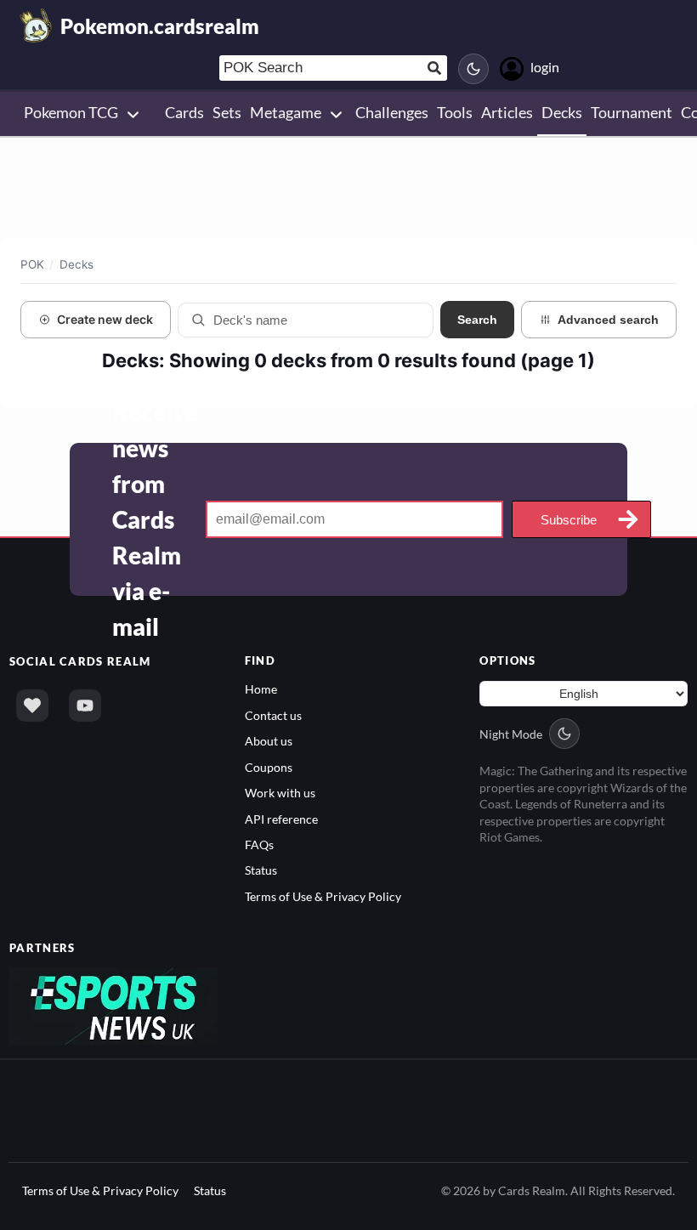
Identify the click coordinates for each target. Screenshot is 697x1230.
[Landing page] (36, 26)
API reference (281, 819)
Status (261, 870)
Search (477, 319)
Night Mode (510, 734)
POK (32, 264)
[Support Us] (32, 705)
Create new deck (105, 319)
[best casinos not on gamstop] (113, 1005)
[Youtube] (85, 705)
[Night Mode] (473, 69)
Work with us (280, 792)
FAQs (259, 844)
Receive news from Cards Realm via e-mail (154, 519)
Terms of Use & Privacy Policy (323, 896)
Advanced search (608, 319)
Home (261, 689)
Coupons (268, 767)
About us (268, 741)
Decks (77, 264)
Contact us (273, 715)
